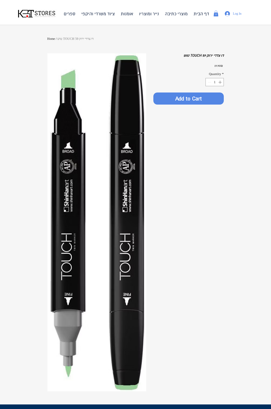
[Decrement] (209, 82)
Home (51, 38)
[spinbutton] (214, 82)
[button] (176, 14)
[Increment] (220, 82)
